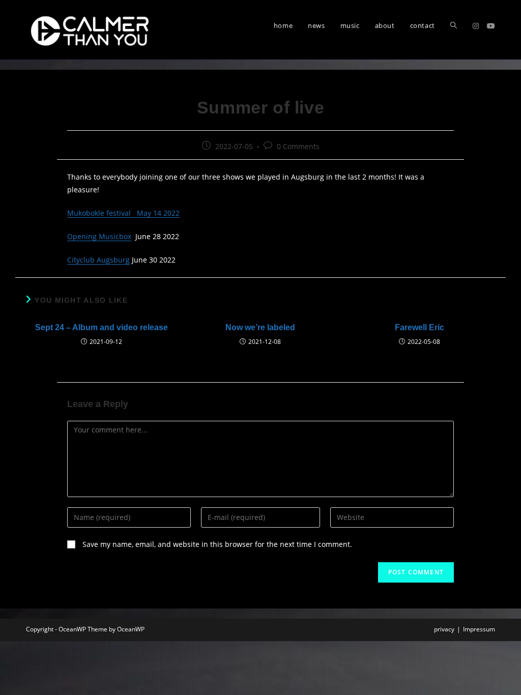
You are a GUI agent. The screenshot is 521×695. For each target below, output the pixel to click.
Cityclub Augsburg (98, 260)
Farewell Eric (419, 327)
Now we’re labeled (260, 327)
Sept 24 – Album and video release (101, 327)
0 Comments (298, 146)
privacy (444, 629)
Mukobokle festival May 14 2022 (123, 213)
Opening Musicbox (99, 236)
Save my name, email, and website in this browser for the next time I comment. (217, 544)
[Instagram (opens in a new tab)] (476, 26)
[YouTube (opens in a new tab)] (491, 26)
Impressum (479, 629)
